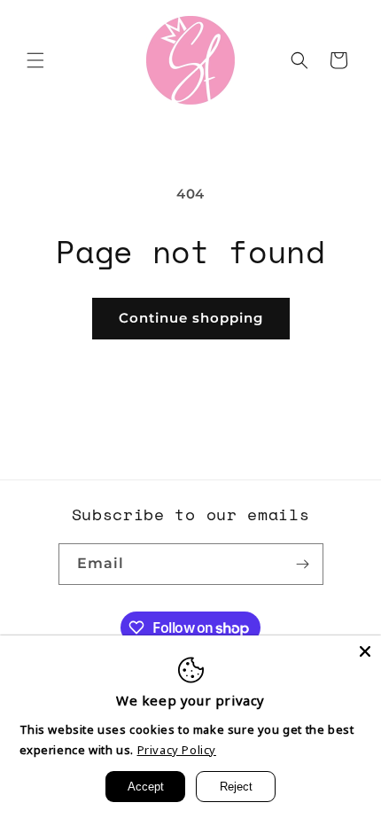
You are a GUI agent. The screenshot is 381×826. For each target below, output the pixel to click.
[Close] (365, 651)
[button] (35, 60)
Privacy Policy (176, 750)
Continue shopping (191, 317)
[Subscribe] (303, 564)
